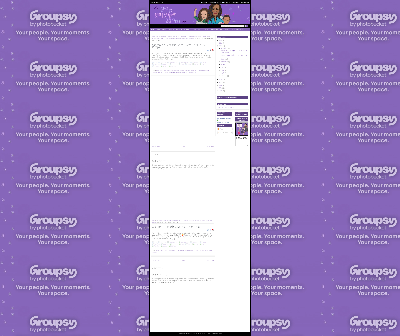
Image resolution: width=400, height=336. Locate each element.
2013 (221, 82)
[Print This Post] (211, 50)
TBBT (162, 38)
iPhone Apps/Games (237, 29)
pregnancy (193, 36)
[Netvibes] (172, 66)
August (223, 65)
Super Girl (154, 222)
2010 (221, 91)
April (222, 73)
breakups (175, 36)
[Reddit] (195, 64)
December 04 (191, 220)
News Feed (218, 2)
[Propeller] (155, 66)
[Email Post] (209, 50)
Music (226, 29)
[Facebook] (203, 62)
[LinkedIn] (173, 64)
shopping (205, 29)
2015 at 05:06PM (160, 220)
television (166, 38)
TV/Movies (193, 38)
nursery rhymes (208, 220)
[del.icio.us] (162, 62)
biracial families (216, 29)
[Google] (188, 64)
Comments (246, 2)
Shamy (208, 36)
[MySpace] (164, 64)
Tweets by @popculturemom (225, 107)
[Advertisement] (158, 109)
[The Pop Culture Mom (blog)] (217, 120)
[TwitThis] (155, 64)
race (152, 29)
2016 (220, 43)
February (224, 76)
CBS (178, 36)
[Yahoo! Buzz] (184, 62)
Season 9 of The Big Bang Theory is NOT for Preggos (178, 46)
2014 (220, 80)
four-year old (198, 220)
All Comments (223, 133)
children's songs (180, 220)
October (223, 59)
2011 (220, 88)
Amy (165, 36)
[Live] (181, 64)
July (222, 67)
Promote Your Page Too (223, 122)
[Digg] (154, 62)
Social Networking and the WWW (179, 29)
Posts (221, 129)
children (166, 220)
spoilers (158, 38)
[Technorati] (194, 62)
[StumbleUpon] (172, 62)
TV (181, 38)
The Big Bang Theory (174, 38)
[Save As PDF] (213, 50)
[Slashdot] (164, 66)
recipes (153, 32)
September (224, 62)
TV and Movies (161, 29)
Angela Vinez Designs (217, 333)
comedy (186, 220)
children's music (172, 220)
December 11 (183, 36)
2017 (221, 40)
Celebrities (195, 29)
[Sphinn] (202, 64)
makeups (189, 36)
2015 (220, 46)
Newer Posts (156, 147)
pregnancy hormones (201, 36)
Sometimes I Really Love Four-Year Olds (175, 227)
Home (153, 36)
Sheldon (154, 38)
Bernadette (169, 36)
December (224, 48)
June (223, 70)
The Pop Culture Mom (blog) (224, 118)
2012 (220, 85)
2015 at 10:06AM (160, 36)
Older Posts (210, 147)
